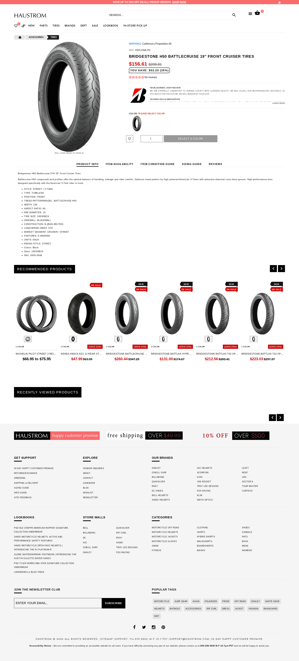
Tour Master (250, 486)
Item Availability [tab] (119, 164)
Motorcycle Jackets (165, 536)
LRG (244, 477)
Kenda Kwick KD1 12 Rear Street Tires (82, 353)
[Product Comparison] (23, 26)
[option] (36, 325)
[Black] (137, 123)
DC (84, 538)
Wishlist (88, 493)
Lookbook (89, 483)
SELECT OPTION (42, 365)
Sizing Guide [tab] (192, 164)
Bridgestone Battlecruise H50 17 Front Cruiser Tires (127, 353)
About (86, 473)
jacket (239, 609)
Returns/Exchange (25, 473)
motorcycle (161, 601)
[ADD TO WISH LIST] (18, 284)
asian (196, 601)
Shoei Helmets (161, 500)
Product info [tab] (87, 164)
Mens (245, 546)
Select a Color (190, 138)
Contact (88, 478)
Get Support (25, 457)
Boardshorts (205, 546)
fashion (253, 609)
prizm (225, 601)
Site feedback (23, 497)
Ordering (20, 478)
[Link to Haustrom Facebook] (134, 627)
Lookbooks (24, 517)
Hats (245, 536)
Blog (86, 488)
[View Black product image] (28, 339)
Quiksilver (158, 481)
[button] (136, 77)
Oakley (156, 468)
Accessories (193, 609)
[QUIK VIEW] (27, 284)
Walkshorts (204, 541)
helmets (159, 609)
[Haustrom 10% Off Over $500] (236, 435)
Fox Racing (204, 491)
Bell (85, 528)
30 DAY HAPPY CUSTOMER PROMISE (34, 468)
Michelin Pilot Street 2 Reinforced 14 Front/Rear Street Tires (36, 353)
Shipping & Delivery (26, 483)
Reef (245, 472)
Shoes (246, 527)
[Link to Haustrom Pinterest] (163, 627)
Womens (247, 550)
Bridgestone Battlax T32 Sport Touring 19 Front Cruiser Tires (262, 353)
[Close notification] (279, 2)
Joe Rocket (204, 481)
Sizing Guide (21, 488)
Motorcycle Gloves (164, 541)
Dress (226, 609)
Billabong (158, 477)
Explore (90, 457)
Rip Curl (121, 533)
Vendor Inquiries (93, 468)
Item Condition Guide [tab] (158, 164)
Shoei (119, 542)
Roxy (155, 486)
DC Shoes (157, 491)
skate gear (272, 601)
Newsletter (90, 497)
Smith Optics (205, 500)
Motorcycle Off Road (165, 527)
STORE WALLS (94, 517)
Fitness (156, 550)
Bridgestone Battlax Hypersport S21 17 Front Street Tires (172, 353)
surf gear (181, 601)
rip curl (212, 609)
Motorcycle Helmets (165, 532)
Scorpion (203, 472)
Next (278, 123)
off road (240, 601)
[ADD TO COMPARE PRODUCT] (22, 284)
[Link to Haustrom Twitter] (144, 627)
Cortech (247, 491)
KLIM (199, 495)
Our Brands (162, 457)
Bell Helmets (160, 495)
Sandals (247, 532)
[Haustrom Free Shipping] (144, 435)
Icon (199, 477)
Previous (128, 123)
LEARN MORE (278, 103)
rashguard (270, 609)
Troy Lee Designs (208, 486)
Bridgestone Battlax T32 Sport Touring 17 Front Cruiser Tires (217, 353)
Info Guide (20, 493)
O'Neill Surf (159, 472)
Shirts (201, 532)
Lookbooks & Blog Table (29, 572)
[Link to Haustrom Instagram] (154, 627)
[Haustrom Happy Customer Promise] (57, 435)
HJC (85, 542)
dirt (156, 616)
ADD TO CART (133, 365)
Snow (155, 546)
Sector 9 (247, 481)
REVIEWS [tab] (215, 164)
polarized (211, 601)
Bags (245, 541)
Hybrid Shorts (206, 536)
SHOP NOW (179, 2)
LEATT (245, 468)
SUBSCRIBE (113, 603)
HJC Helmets (204, 468)
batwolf (175, 609)
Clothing (202, 527)
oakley (255, 601)
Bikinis (201, 550)
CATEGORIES (162, 517)
